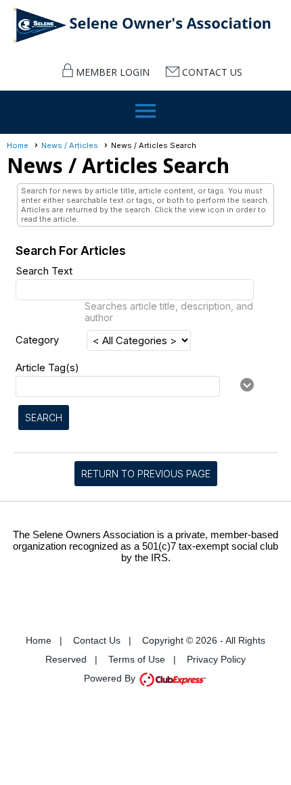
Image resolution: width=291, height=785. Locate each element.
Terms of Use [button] (136, 659)
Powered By (111, 678)
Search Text (44, 270)
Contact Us (212, 72)
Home (17, 145)
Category (37, 339)
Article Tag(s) (47, 367)
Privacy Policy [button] (216, 659)
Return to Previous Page (145, 473)
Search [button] (43, 417)
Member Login (113, 72)
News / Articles (69, 145)
